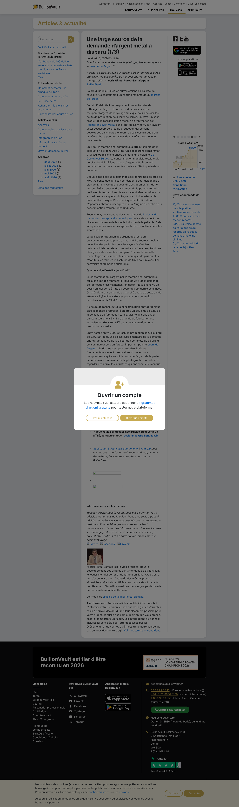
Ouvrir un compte (136, 418)
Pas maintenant (102, 418)
